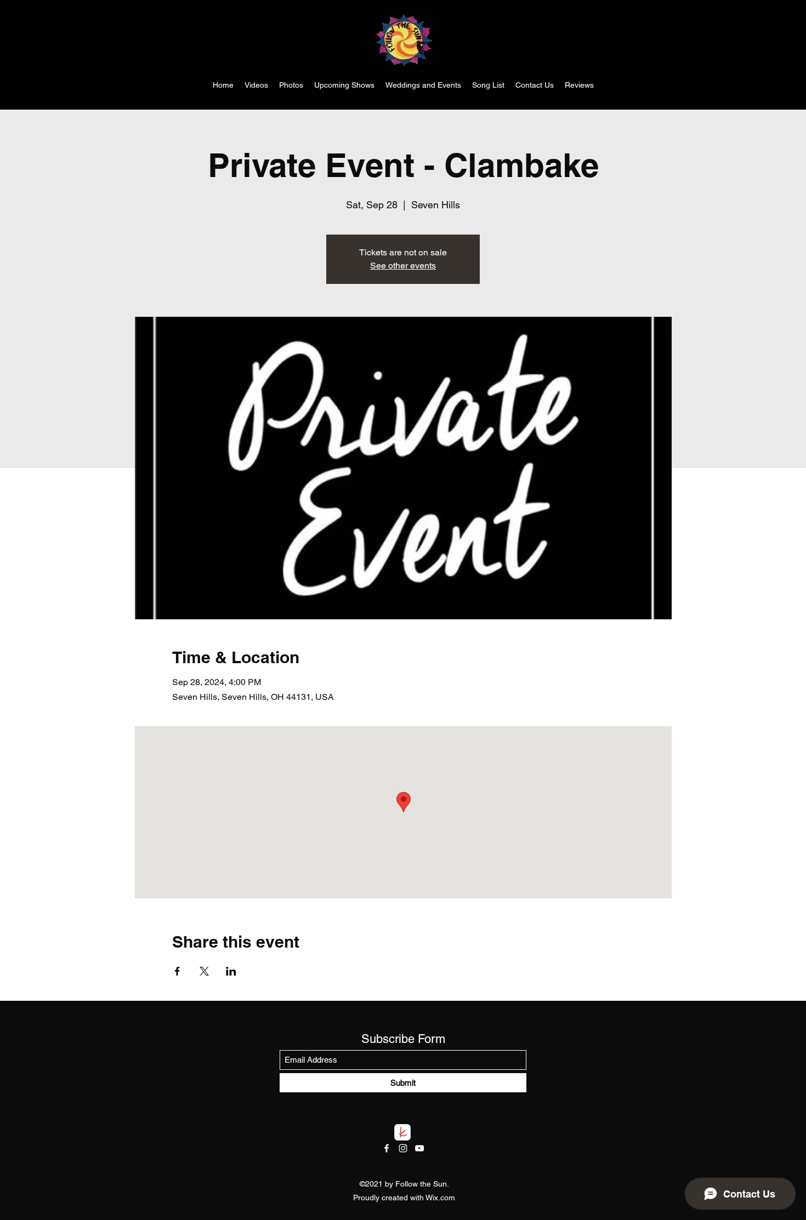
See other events (403, 265)
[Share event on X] (204, 971)
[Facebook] (386, 1148)
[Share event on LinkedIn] (231, 971)
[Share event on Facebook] (177, 971)
